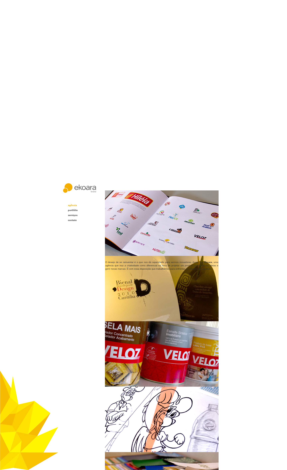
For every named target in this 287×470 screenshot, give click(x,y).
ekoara (79, 188)
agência (72, 205)
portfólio (73, 210)
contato (72, 220)
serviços (73, 215)
